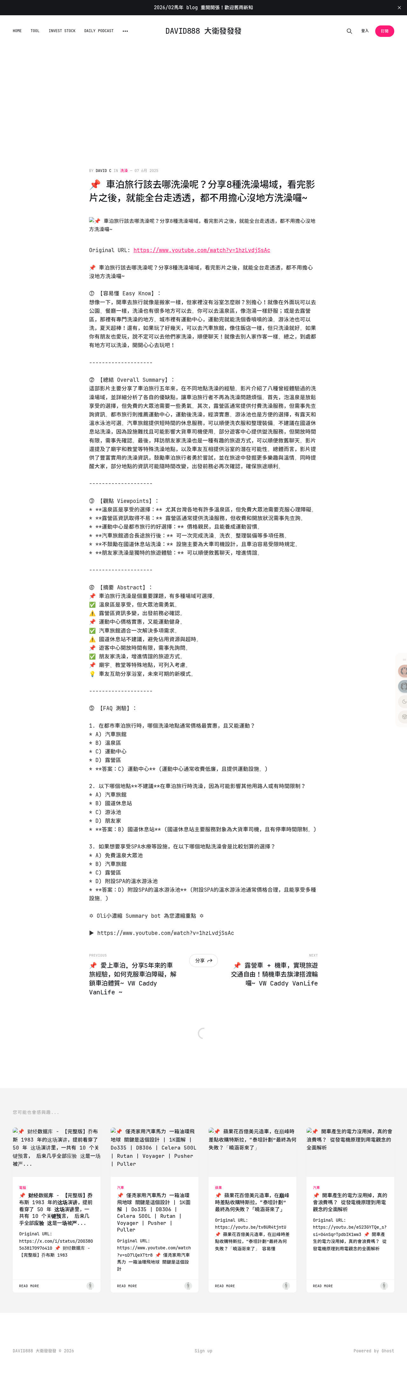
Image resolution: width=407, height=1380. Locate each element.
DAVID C (103, 170)
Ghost (388, 1351)
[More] (125, 31)
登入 (365, 30)
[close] (399, 8)
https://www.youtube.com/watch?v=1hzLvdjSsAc (202, 250)
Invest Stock (62, 30)
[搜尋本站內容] (349, 31)
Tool (35, 30)
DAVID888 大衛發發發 (203, 31)
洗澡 (124, 170)
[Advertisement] (203, 94)
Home (17, 30)
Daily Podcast (99, 30)
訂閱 (385, 31)
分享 (200, 961)
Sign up (203, 1351)
